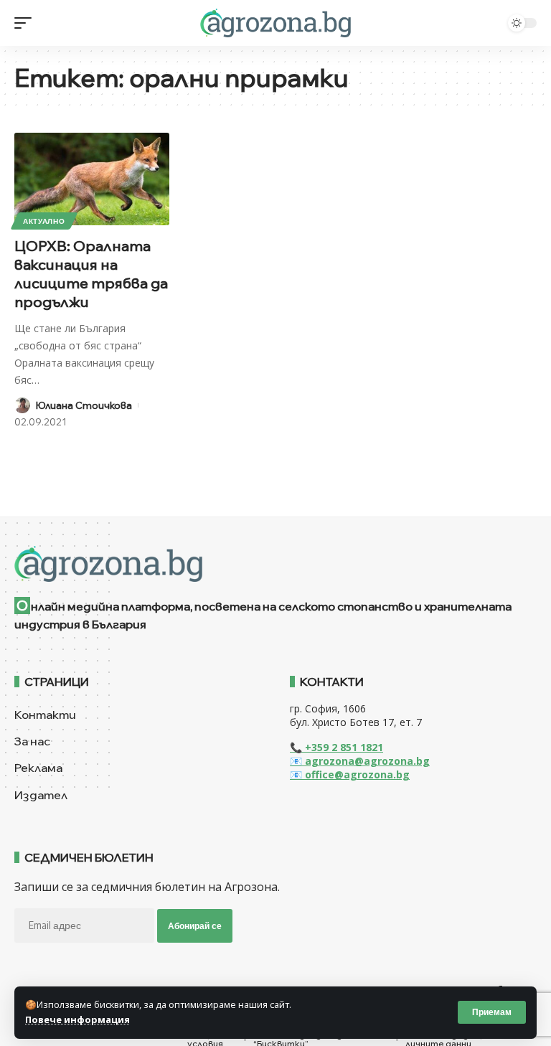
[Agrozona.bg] (275, 23)
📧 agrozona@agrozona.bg (360, 761)
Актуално (44, 221)
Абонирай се (195, 925)
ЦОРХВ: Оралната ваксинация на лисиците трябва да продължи (91, 274)
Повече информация (77, 1019)
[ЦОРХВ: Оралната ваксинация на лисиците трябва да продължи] (91, 179)
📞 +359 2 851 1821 (336, 747)
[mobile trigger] (26, 23)
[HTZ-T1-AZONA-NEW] (275, 564)
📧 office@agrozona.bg (350, 774)
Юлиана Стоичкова (84, 405)
